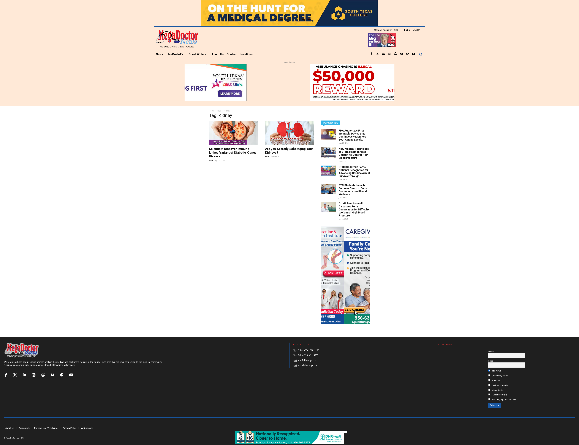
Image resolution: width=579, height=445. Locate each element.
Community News (499, 375)
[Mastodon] (408, 54)
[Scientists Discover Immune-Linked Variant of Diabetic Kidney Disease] (233, 133)
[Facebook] (371, 54)
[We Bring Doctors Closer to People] (26, 350)
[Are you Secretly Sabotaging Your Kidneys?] (289, 133)
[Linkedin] (383, 54)
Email (490, 361)
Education (496, 380)
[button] (421, 54)
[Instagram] (389, 54)
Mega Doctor (497, 390)
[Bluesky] (402, 54)
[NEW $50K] (289, 82)
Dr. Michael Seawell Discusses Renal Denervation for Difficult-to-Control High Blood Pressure (354, 209)
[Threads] (395, 54)
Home (211, 111)
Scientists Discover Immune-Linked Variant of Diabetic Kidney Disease (232, 152)
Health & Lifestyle (499, 385)
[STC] (289, 13)
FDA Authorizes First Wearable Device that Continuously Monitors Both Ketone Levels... (352, 135)
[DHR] (289, 443)
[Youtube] (414, 54)
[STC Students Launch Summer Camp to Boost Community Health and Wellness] (328, 189)
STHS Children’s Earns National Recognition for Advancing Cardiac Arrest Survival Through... (354, 171)
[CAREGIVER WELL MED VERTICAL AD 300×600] (345, 275)
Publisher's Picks (499, 395)
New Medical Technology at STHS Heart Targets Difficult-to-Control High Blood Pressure (354, 153)
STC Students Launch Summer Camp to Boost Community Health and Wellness (353, 190)
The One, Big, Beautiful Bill (503, 399)
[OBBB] (382, 40)
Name (491, 351)
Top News (496, 371)
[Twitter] (377, 54)
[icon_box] (306, 350)
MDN (211, 160)
